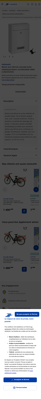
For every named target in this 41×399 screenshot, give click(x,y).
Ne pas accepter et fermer (27, 314)
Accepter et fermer (21, 379)
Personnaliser (21, 387)
